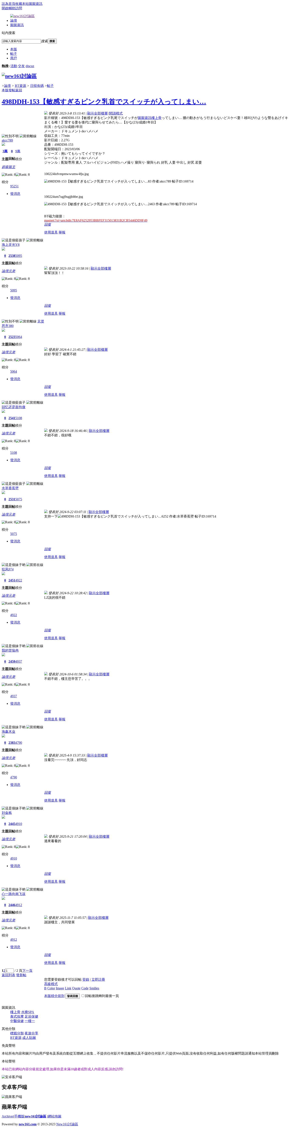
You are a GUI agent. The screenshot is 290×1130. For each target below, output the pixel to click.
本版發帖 (8, 90)
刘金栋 (7, 813)
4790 (18, 742)
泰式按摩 (17, 1016)
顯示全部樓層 (97, 113)
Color (51, 988)
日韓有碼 (37, 86)
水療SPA (27, 1012)
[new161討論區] (19, 76)
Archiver (8, 1116)
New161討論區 (67, 1124)
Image (60, 988)
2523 (11, 337)
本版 (13, 49)
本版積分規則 (54, 996)
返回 (18, 90)
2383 (11, 742)
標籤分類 (17, 1033)
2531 (11, 499)
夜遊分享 (31, 1033)
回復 (47, 224)
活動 (13, 66)
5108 (18, 418)
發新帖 (21, 975)
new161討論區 (35, 1116)
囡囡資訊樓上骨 (150, 118)
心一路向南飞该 (13, 894)
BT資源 (20, 86)
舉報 (62, 232)
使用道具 (51, 232)
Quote (76, 988)
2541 (11, 418)
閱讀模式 (116, 113)
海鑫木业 (8, 731)
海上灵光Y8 (11, 244)
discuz (30, 66)
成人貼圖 (29, 1037)
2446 (11, 905)
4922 (18, 580)
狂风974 (8, 569)
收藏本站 (22, 4)
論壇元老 (8, 271)
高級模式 (51, 984)
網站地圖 (54, 1116)
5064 (18, 337)
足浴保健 (31, 1016)
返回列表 (8, 975)
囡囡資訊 (35, 4)
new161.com (28, 1124)
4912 (18, 905)
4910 (18, 824)
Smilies (94, 988)
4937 (18, 661)
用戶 (13, 58)
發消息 (15, 193)
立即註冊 (98, 979)
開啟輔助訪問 (12, 8)
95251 (14, 186)
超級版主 (8, 167)
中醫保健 (17, 1021)
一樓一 (30, 1021)
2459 (11, 661)
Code (85, 988)
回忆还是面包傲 (13, 407)
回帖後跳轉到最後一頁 (102, 996)
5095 (18, 255)
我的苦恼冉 (10, 650)
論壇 (13, 20)
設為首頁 (8, 4)
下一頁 (27, 970)
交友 (21, 66)
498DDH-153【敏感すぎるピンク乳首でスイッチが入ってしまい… (104, 101)
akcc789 (7, 140)
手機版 (19, 1116)
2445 (11, 824)
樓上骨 (15, 1012)
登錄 (85, 979)
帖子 (13, 53)
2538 (11, 255)
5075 (18, 499)
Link (68, 988)
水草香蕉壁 (10, 488)
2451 (11, 580)
